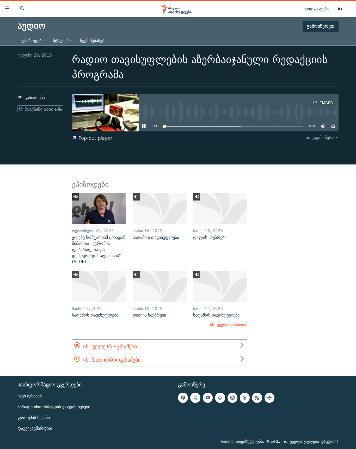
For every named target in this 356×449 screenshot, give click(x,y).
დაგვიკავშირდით (34, 428)
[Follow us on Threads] (245, 398)
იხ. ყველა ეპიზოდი (228, 324)
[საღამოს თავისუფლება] (160, 208)
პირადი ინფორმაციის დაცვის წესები (53, 406)
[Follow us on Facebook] (183, 398)
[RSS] (257, 398)
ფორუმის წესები (33, 417)
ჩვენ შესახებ (92, 40)
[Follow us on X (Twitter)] (195, 398)
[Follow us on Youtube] (208, 398)
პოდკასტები (317, 9)
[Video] (340, 9)
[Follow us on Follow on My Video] (220, 398)
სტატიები (62, 40)
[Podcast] (269, 398)
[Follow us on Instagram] (232, 398)
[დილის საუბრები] (220, 208)
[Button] (31, 99)
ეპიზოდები (33, 40)
